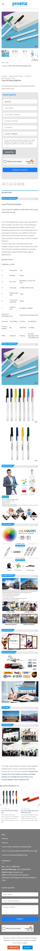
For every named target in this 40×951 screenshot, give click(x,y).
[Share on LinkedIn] (23, 184)
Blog (3, 834)
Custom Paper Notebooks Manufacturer (16, 847)
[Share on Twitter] (11, 184)
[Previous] (5, 30)
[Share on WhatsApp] (3, 184)
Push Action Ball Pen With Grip (9, 811)
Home (4, 76)
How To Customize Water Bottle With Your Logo (19, 851)
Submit (20, 919)
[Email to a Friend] (15, 184)
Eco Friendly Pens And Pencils (18, 777)
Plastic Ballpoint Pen (25, 66)
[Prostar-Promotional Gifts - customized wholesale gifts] (20, 4)
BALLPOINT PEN (14, 66)
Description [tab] (6, 192)
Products (5, 838)
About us (5, 843)
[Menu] (3, 4)
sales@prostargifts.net (14, 872)
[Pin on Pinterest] (19, 184)
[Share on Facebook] (7, 184)
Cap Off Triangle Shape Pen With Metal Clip (29, 811)
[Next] (35, 30)
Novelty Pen (6, 774)
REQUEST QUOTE (20, 170)
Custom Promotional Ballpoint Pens (15, 855)
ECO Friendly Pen (31, 771)
